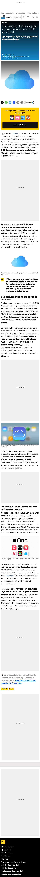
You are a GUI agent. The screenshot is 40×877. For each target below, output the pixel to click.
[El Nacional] (20, 842)
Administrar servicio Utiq (11, 874)
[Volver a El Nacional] (17, 17)
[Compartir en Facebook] (14, 102)
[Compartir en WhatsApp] (6, 102)
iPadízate (4, 688)
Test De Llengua (21, 13)
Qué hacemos (6, 850)
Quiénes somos (7, 847)
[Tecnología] (3, 17)
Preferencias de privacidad (12, 871)
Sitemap (4, 859)
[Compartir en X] (2, 102)
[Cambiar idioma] (32, 17)
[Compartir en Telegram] (10, 102)
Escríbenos (5, 856)
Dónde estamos (7, 853)
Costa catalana (32, 13)
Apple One (9, 575)
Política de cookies (8, 868)
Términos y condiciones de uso (13, 862)
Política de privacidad (10, 865)
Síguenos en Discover (8, 13)
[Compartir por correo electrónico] (17, 102)
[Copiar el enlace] (21, 102)
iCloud (15, 133)
